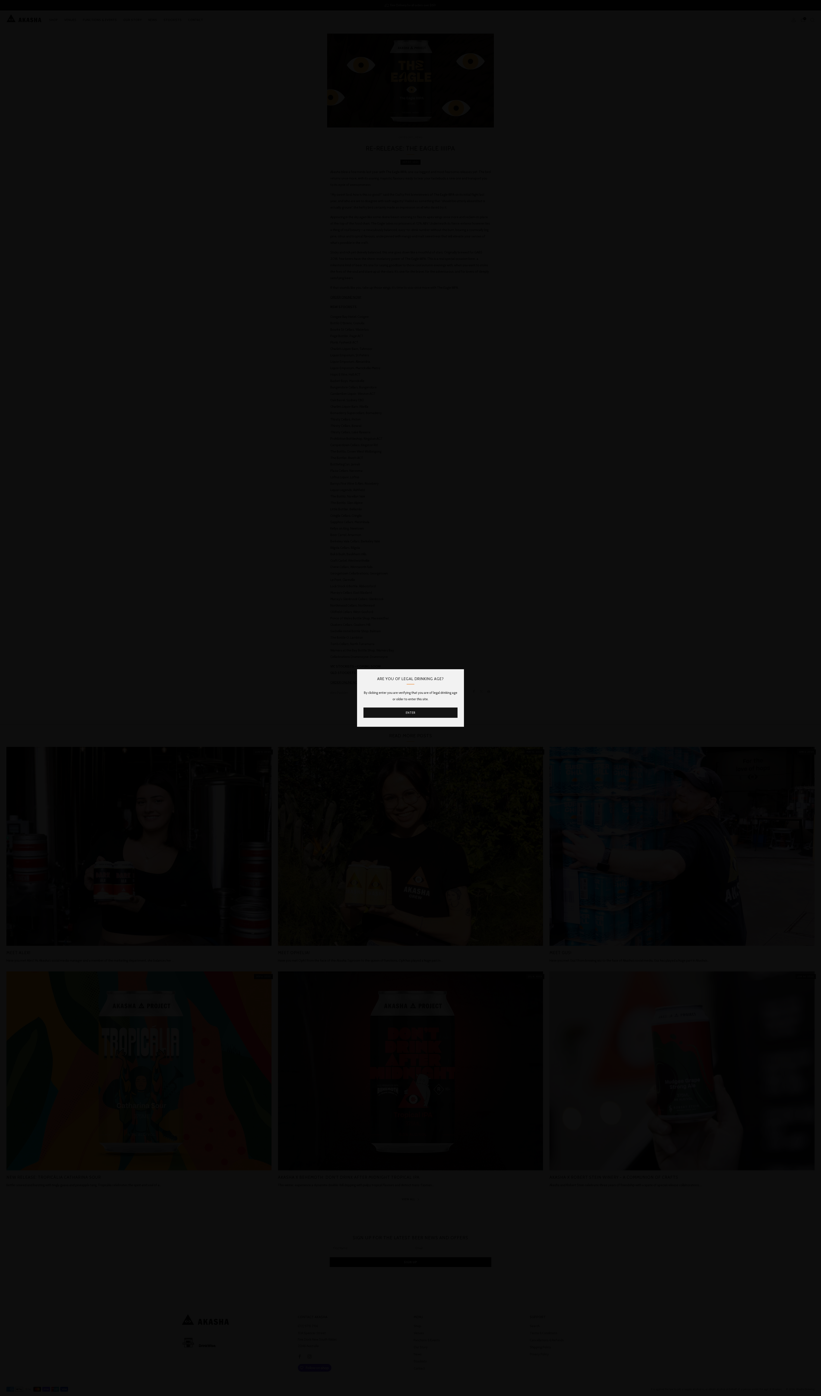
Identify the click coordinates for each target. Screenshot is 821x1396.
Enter (410, 712)
